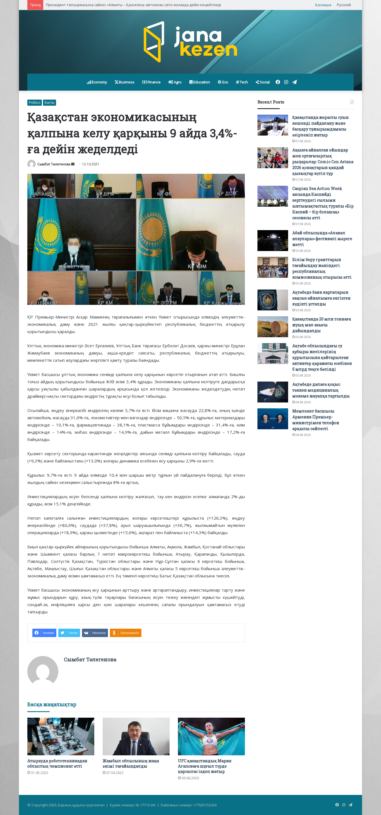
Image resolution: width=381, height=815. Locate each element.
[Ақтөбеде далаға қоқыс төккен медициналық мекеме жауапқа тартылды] (272, 392)
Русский (344, 4)
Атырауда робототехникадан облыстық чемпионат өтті (57, 763)
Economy (99, 82)
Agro (177, 82)
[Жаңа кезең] (190, 41)
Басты (49, 102)
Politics (34, 102)
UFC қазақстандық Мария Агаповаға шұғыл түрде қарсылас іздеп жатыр (205, 766)
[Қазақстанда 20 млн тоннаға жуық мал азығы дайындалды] (272, 326)
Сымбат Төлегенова (53, 164)
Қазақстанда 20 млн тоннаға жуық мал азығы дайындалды (321, 324)
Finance (154, 82)
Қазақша (323, 4)
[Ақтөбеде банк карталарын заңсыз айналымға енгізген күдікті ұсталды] (272, 300)
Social (264, 82)
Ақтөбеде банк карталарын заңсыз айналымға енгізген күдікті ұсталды (321, 298)
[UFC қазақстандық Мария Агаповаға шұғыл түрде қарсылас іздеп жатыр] (211, 736)
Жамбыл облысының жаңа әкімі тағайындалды (131, 763)
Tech (243, 82)
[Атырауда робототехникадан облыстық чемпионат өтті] (60, 736)
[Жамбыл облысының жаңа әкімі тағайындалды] (136, 736)
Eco (224, 82)
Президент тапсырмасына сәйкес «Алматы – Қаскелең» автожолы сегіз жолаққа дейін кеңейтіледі (133, 4)
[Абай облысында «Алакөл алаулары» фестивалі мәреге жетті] (272, 240)
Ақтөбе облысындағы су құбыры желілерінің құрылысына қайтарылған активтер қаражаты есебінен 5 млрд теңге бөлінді (322, 357)
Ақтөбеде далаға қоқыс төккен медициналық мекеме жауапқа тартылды (321, 390)
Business (126, 82)
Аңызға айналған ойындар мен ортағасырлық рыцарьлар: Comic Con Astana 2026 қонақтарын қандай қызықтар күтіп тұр (322, 161)
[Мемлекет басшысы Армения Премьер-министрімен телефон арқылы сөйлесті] (272, 418)
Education (201, 82)
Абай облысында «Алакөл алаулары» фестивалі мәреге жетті (322, 238)
